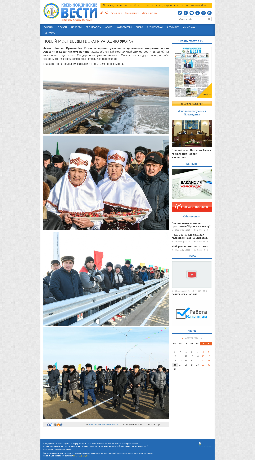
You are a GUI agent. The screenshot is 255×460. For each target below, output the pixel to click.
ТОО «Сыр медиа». (81, 455)
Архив (108, 27)
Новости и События (109, 424)
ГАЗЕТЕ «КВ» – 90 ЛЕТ (184, 294)
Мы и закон (189, 27)
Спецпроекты (93, 27)
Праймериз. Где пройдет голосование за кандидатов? (190, 236)
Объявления (191, 216)
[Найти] (209, 19)
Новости (76, 27)
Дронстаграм (155, 27)
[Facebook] (186, 13)
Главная (49, 27)
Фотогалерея (124, 27)
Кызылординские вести (71, 10)
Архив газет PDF (193, 103)
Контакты (49, 33)
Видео (139, 27)
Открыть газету (186, 53)
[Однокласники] (197, 13)
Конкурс (191, 164)
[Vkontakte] (191, 13)
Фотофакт (173, 27)
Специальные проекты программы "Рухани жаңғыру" (191, 225)
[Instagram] (209, 13)
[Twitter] (180, 13)
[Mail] (203, 13)
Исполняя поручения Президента (192, 112)
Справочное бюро (196, 207)
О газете (62, 27)
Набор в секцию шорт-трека (190, 246)
